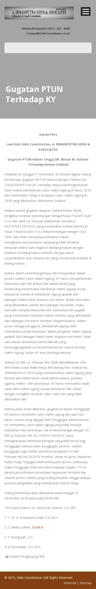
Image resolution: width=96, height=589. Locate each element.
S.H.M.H (37, 527)
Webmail (70, 583)
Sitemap (86, 583)
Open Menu (85, 11)
